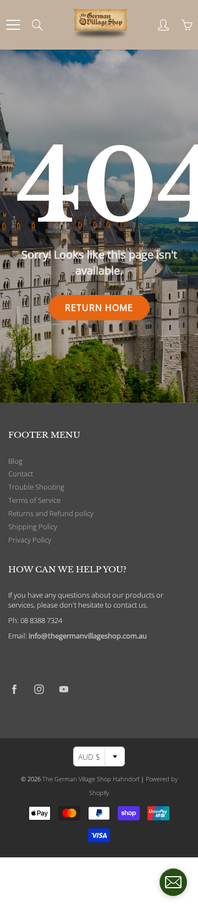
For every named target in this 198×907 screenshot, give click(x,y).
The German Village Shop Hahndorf (90, 779)
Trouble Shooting (36, 487)
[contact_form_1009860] (173, 882)
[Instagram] (38, 689)
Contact (20, 474)
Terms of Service (34, 500)
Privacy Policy (29, 540)
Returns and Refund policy (51, 513)
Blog (15, 461)
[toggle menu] (13, 25)
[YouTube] (63, 689)
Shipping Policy (32, 527)
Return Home (99, 308)
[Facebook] (14, 689)
